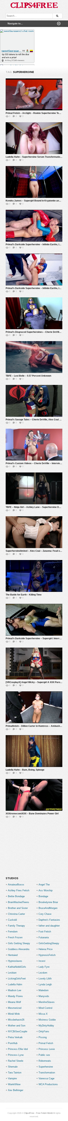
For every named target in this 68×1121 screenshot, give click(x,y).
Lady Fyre (44, 966)
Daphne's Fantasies (49, 919)
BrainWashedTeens (18, 902)
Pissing (43, 1037)
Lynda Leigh (45, 984)
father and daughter (49, 925)
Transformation (47, 1072)
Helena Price (46, 949)
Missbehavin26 (16, 1019)
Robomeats (45, 1060)
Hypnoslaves (15, 961)
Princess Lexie (47, 1049)
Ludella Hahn (15, 984)
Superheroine (46, 1066)
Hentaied (13, 955)
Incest (42, 961)
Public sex (44, 1055)
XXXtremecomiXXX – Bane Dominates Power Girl (32, 813)
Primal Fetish (46, 1043)
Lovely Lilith (45, 978)
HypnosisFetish (47, 955)
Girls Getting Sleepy (19, 943)
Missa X (43, 1013)
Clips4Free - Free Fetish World (38, 1113)
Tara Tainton (14, 1072)
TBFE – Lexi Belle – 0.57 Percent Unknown (28, 375)
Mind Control (45, 1008)
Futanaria (44, 937)
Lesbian (12, 972)
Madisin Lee (14, 990)
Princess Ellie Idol (18, 1049)
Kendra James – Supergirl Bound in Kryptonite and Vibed (36, 200)
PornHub (12, 1043)
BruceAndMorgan (48, 908)
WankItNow (14, 1084)
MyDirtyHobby (46, 1025)
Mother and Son (16, 1025)
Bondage (43, 896)
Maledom (44, 990)
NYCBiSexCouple (17, 1031)
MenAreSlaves (47, 1002)
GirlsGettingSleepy (49, 943)
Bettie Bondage (16, 896)
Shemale (13, 1066)
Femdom (13, 931)
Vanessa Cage (46, 1078)
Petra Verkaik (15, 1037)
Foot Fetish (45, 931)
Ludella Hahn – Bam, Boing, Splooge (25, 769)
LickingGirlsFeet (17, 978)
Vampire (12, 1078)
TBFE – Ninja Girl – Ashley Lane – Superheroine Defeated (36, 507)
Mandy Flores (15, 996)
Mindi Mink (14, 1013)
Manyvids (44, 996)
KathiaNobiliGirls (17, 966)
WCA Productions (48, 1084)
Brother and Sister (18, 908)
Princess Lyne (16, 1055)
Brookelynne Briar (48, 902)
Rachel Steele (15, 1060)
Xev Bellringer (15, 1090)
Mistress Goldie (47, 1019)
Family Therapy (16, 925)
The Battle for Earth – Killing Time (24, 594)
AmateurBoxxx (16, 884)
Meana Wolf (14, 1002)
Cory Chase (45, 914)
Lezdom (43, 972)
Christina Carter (16, 914)
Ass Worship (46, 890)
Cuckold (12, 919)
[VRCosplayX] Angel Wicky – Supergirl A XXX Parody (34, 682)
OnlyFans (44, 1031)
